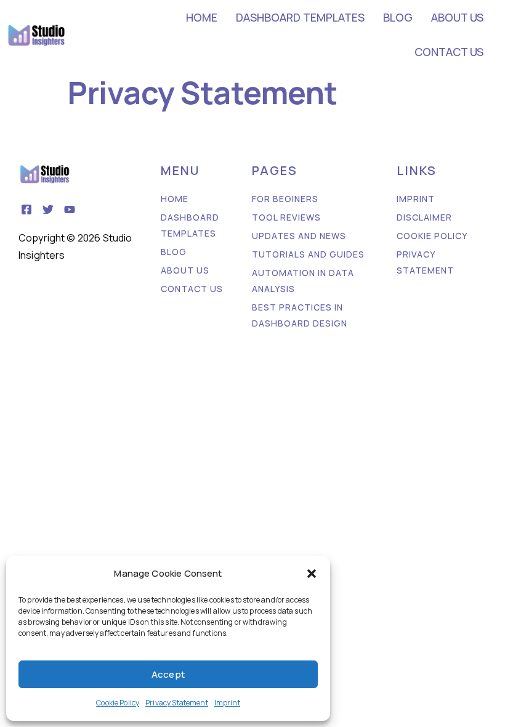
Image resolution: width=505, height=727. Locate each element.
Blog (398, 17)
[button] (311, 573)
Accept (168, 674)
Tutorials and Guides (308, 254)
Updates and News (299, 236)
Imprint (227, 702)
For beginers (285, 199)
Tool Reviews (286, 217)
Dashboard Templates (300, 17)
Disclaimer (424, 217)
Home (201, 17)
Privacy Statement (176, 702)
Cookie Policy (117, 702)
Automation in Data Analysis (303, 280)
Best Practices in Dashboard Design (299, 315)
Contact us (448, 51)
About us (457, 17)
